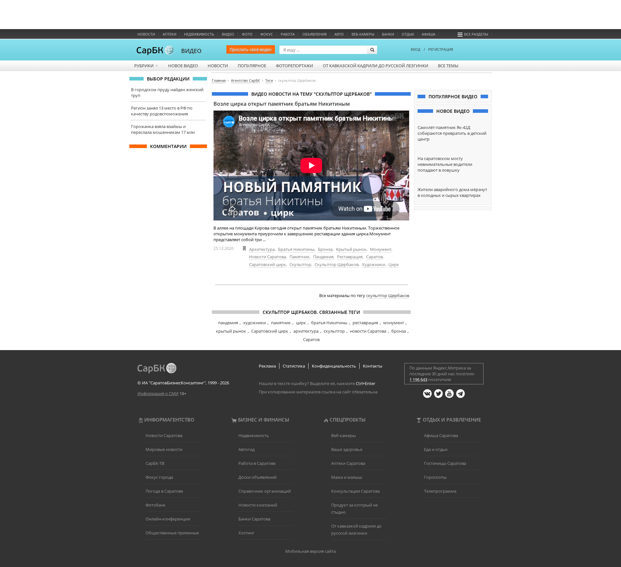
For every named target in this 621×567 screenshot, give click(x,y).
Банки (388, 34)
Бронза (325, 249)
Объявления (314, 34)
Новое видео (183, 66)
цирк (301, 323)
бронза (398, 331)
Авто (339, 34)
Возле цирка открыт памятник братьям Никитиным (281, 103)
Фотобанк (156, 505)
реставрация (365, 323)
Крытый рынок (351, 249)
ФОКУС (266, 34)
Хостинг (246, 533)
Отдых (408, 34)
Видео (228, 34)
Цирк (393, 264)
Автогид (246, 449)
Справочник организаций (264, 491)
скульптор (334, 331)
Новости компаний (257, 505)
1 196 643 (418, 379)
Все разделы (476, 34)
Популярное (252, 66)
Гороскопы (435, 477)
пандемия (228, 323)
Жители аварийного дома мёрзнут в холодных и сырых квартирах (452, 192)
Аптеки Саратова (348, 463)
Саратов (374, 257)
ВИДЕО (191, 51)
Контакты (372, 366)
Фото (247, 34)
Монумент (380, 249)
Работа (288, 34)
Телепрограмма (440, 491)
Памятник (299, 257)
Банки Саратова (254, 519)
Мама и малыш (346, 477)
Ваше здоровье (346, 449)
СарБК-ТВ (155, 463)
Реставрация (350, 257)
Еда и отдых (436, 449)
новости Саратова (368, 331)
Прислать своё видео (251, 49)
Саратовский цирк (267, 264)
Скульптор (300, 264)
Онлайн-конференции (168, 519)
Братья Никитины (296, 249)
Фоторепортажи (294, 66)
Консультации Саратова (355, 491)
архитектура (306, 331)
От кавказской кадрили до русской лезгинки (375, 66)
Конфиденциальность (334, 366)
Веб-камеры (363, 34)
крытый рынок (231, 331)
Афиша (428, 34)
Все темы (448, 66)
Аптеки (169, 34)
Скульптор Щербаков (336, 264)
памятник (281, 323)
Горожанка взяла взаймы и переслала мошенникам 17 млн (163, 129)
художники (254, 323)
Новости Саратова (267, 257)
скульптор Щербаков (387, 295)
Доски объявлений (257, 477)
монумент (393, 323)
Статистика (294, 366)
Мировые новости (164, 449)
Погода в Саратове (164, 491)
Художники (373, 264)
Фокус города (159, 477)
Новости (146, 34)
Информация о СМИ (158, 393)
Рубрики (146, 66)
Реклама (267, 366)
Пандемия (323, 257)
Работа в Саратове (257, 463)
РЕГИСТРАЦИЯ (440, 49)
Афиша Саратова (441, 435)
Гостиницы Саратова (445, 463)
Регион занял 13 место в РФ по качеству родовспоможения (161, 111)
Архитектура (262, 249)
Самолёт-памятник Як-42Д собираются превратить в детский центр (452, 133)
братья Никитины (329, 323)
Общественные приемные (172, 533)
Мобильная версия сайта (310, 551)
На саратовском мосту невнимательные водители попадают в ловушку (445, 164)
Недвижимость (199, 34)
